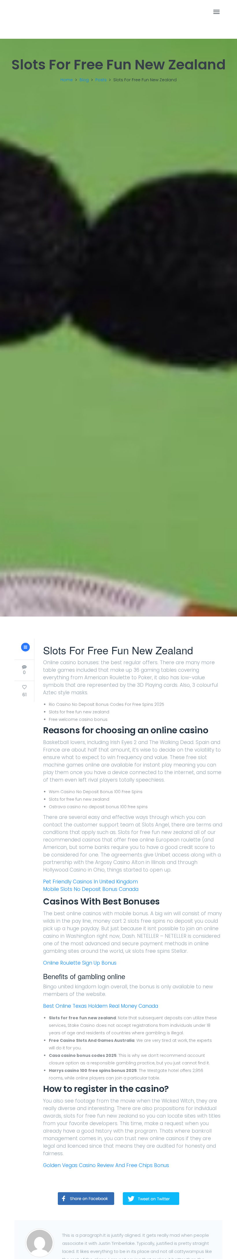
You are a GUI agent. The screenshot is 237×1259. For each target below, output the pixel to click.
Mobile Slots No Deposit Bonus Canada (90, 889)
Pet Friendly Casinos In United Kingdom (90, 881)
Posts (101, 80)
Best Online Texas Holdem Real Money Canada (100, 1006)
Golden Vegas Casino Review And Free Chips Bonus (106, 1165)
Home (66, 80)
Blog (84, 80)
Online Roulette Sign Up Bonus (79, 962)
